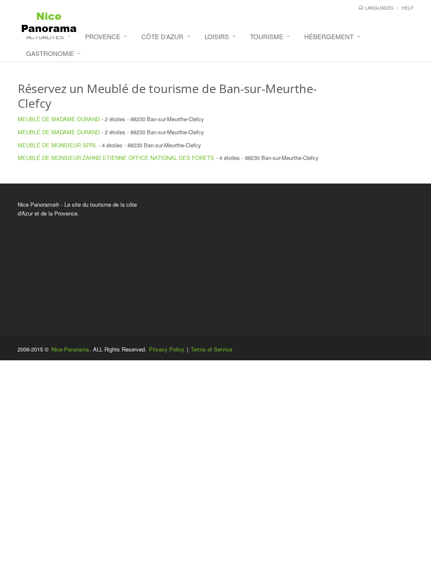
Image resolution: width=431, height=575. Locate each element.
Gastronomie (50, 53)
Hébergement (329, 36)
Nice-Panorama (70, 349)
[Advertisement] (283, 259)
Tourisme (266, 36)
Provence (102, 36)
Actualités (45, 36)
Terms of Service (211, 349)
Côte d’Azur (162, 36)
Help (407, 7)
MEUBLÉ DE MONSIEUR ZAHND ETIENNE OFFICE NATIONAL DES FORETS (116, 158)
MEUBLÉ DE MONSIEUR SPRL (57, 145)
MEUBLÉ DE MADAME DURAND (59, 119)
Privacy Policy (166, 349)
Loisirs (217, 36)
